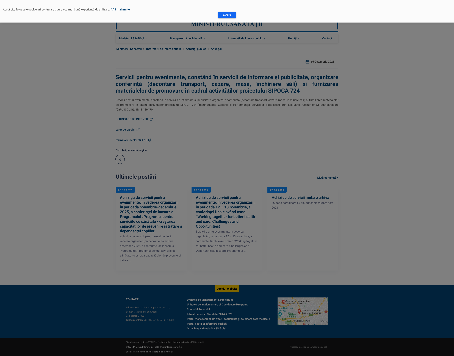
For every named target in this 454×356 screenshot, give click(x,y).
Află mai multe (120, 9)
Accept (227, 15)
